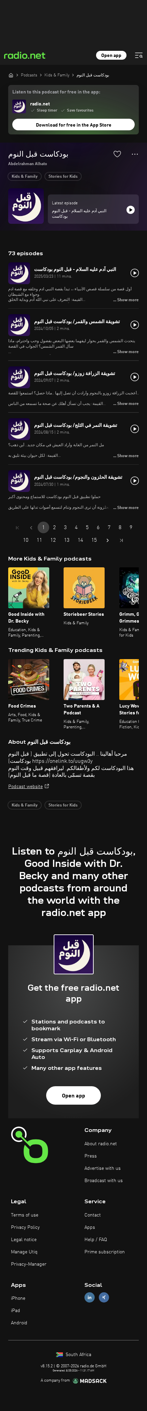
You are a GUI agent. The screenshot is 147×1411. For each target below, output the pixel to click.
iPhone (18, 1298)
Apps (89, 1227)
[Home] (11, 75)
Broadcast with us (103, 1180)
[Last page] (121, 540)
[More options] (135, 154)
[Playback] (130, 210)
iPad (15, 1310)
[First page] (17, 527)
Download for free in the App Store (73, 125)
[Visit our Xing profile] (104, 1297)
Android (19, 1323)
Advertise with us (102, 1168)
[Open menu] (139, 55)
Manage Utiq (24, 1252)
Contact (92, 1215)
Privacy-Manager (28, 1264)
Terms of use (24, 1215)
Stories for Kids (63, 177)
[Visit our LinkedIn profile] (89, 1297)
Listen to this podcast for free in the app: (56, 92)
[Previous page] (31, 527)
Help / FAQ (95, 1239)
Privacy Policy (25, 1227)
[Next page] (107, 540)
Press (90, 1156)
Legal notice (24, 1239)
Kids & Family (25, 177)
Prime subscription (104, 1252)
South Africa (77, 1354)
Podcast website (25, 786)
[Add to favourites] (117, 153)
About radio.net (100, 1143)
